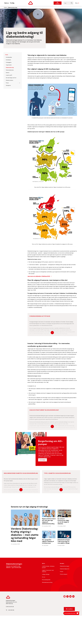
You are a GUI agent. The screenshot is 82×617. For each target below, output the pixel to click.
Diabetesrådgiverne (64, 569)
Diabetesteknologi (12, 7)
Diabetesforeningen (64, 566)
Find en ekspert (63, 574)
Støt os (6, 3)
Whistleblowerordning (47, 582)
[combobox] (66, 3)
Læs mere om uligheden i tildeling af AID (39, 276)
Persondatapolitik (46, 579)
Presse (61, 571)
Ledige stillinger (45, 574)
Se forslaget (42, 459)
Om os (43, 577)
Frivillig (12, 3)
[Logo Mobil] (30, 3)
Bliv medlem (57, 3)
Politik (5, 7)
